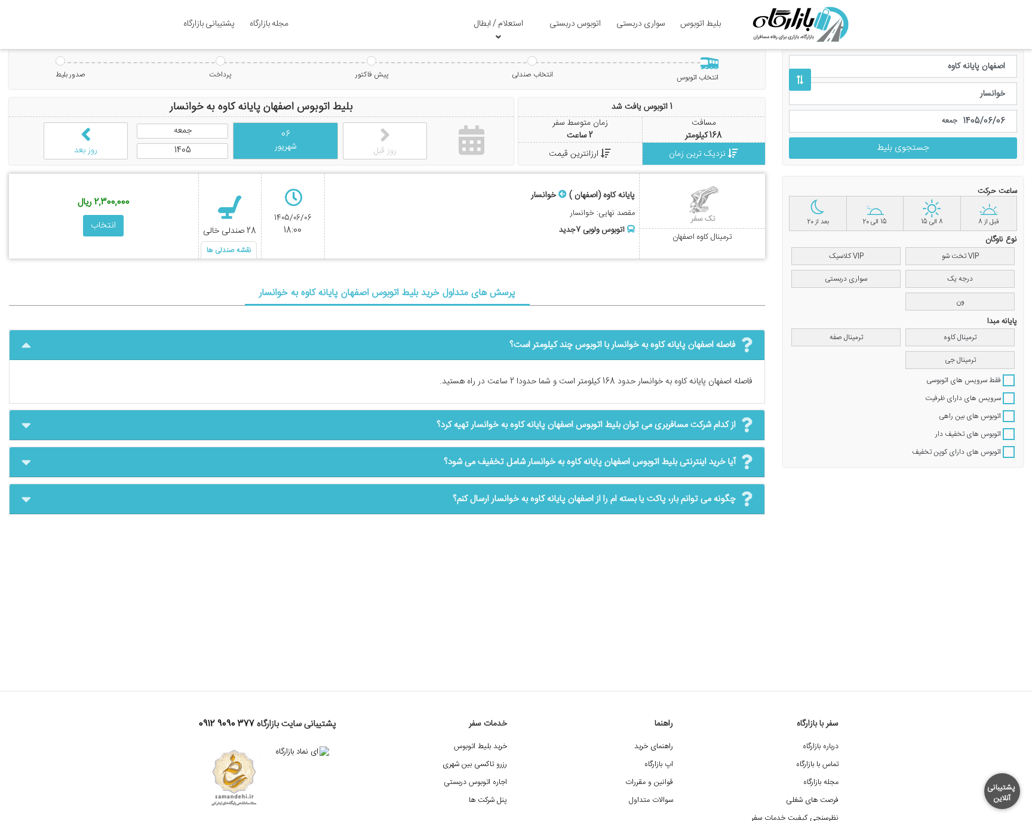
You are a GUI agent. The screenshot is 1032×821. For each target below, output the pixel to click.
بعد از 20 (818, 222)
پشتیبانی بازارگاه (209, 24)
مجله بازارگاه (269, 24)
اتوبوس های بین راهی (971, 416)
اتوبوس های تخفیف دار (969, 434)
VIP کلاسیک (846, 256)
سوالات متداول (651, 800)
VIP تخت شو (960, 256)
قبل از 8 (988, 222)
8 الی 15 (932, 222)
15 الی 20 (874, 222)
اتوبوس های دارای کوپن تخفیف (957, 452)
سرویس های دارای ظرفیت (964, 398)
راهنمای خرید (653, 746)
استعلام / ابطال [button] (498, 24)
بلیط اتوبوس (700, 24)
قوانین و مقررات (649, 782)
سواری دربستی (640, 24)
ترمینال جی (960, 360)
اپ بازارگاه (658, 764)
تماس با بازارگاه (817, 764)
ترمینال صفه (846, 337)
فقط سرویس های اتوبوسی (964, 380)
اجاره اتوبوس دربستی (475, 782)
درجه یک (960, 279)
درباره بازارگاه (820, 746)
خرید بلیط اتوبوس (480, 746)
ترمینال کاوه (960, 337)
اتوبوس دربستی (575, 24)
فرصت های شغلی (812, 800)
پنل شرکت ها (488, 800)
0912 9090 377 (226, 724)
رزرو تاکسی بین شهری (475, 764)
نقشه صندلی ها (229, 250)
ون (960, 302)
